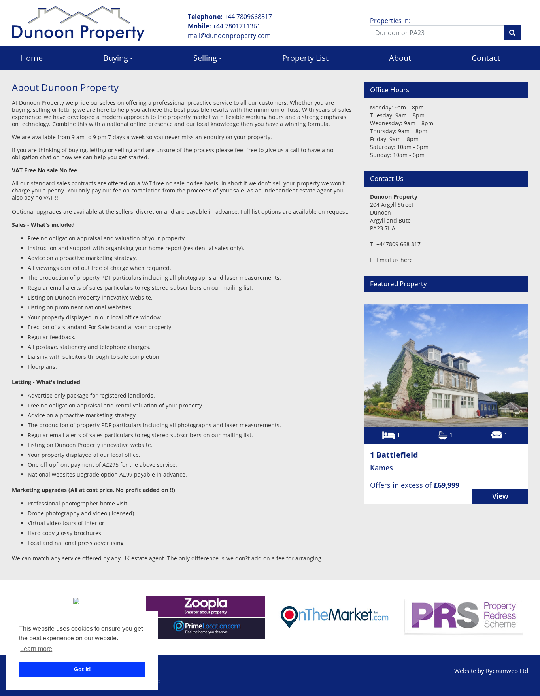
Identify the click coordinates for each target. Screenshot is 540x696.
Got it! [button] (82, 669)
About (400, 58)
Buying (115, 58)
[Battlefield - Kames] (446, 365)
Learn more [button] (36, 648)
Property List (305, 58)
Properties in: (390, 20)
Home (31, 58)
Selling (205, 58)
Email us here (394, 260)
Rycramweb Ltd (507, 671)
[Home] (78, 22)
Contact (486, 58)
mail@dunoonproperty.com (229, 35)
